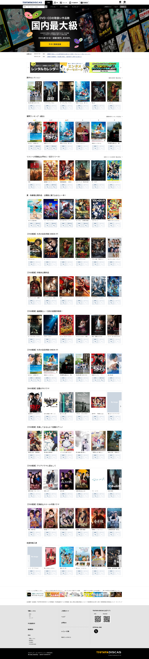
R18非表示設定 (32, 644)
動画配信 (85, 2)
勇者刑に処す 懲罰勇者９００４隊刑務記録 (38, 452)
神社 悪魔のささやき (97, 336)
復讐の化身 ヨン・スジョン (35, 491)
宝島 (29, 182)
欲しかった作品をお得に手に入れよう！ (54, 590)
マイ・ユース (95, 491)
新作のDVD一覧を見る (115, 78)
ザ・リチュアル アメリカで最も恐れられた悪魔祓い (72, 102)
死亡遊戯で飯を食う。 (81, 452)
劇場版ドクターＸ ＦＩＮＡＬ (51, 182)
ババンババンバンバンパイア (114, 182)
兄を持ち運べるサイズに (33, 102)
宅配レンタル (32, 638)
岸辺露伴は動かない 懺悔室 (114, 143)
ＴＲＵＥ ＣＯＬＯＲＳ (81, 413)
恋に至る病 (110, 375)
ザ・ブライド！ (47, 259)
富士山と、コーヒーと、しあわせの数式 (85, 568)
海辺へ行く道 (63, 568)
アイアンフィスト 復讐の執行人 (36, 297)
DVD (49, 2)
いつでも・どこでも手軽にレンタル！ (35, 590)
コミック (65, 2)
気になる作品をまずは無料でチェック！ (111, 590)
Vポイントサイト (66, 637)
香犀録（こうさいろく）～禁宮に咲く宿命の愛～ (103, 529)
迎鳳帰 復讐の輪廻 (80, 529)
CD (57, 2)
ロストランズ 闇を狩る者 (82, 182)
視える (93, 102)
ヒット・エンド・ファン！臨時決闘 (68, 336)
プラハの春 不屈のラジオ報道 (99, 259)
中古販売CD (75, 2)
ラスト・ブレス (47, 336)
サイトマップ (119, 602)
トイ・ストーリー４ (48, 220)
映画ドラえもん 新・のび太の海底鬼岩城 (86, 102)
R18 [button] (122, 7)
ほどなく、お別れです (33, 143)
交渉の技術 (110, 491)
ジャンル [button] (53, 7)
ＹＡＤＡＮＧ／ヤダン (49, 102)
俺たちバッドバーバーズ (113, 413)
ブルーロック (95, 220)
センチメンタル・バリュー (114, 259)
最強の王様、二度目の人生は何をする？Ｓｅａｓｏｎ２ (121, 452)
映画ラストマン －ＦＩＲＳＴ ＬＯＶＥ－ (54, 143)
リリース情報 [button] (64, 7)
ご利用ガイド (107, 7)
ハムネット (110, 102)
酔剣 (61, 297)
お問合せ (63, 623)
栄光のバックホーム (96, 143)
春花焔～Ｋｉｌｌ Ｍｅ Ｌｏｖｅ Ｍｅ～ (54, 529)
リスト (120, 3)
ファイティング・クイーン (82, 297)
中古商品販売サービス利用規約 (62, 602)
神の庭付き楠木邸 (48, 452)
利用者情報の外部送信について (108, 602)
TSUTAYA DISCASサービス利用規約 (45, 602)
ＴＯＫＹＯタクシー (80, 143)
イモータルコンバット (113, 297)
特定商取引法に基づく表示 (93, 602)
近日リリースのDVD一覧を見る (112, 157)
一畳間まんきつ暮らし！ (97, 452)
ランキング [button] (75, 7)
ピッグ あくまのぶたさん (114, 336)
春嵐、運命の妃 (31, 529)
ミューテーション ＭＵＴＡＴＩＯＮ (53, 297)
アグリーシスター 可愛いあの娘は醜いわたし (87, 336)
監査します (46, 491)
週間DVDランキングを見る (113, 116)
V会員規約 (34, 602)
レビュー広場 (65, 631)
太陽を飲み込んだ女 (80, 491)
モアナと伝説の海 (32, 220)
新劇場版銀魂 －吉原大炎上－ (67, 182)
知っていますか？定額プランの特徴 (72, 590)
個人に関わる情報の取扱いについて (78, 602)
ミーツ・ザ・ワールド (33, 568)
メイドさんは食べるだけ (65, 452)
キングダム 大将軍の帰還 (82, 220)
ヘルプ (116, 7)
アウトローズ (31, 259)
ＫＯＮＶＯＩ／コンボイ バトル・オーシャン (103, 297)
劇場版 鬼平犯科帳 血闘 (114, 568)
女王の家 (62, 491)
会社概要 (29, 602)
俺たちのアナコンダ (80, 259)
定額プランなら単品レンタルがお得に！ (92, 590)
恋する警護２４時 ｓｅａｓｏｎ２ (52, 413)
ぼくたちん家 (63, 413)
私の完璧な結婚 (63, 529)
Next (120, 95)
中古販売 (31, 642)
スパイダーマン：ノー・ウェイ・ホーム (69, 220)
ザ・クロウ (94, 182)
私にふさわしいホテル (49, 568)
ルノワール (94, 568)
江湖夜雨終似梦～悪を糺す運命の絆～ (116, 529)
